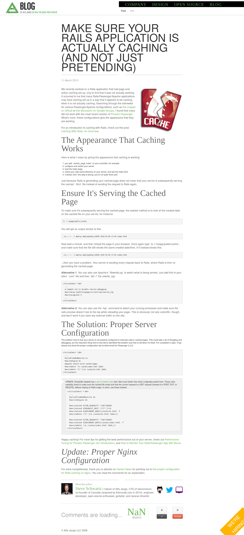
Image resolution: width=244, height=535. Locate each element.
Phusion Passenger (122, 114)
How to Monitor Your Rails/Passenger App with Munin (151, 443)
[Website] (179, 489)
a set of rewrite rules (104, 381)
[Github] (159, 489)
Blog (216, 4)
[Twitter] (169, 489)
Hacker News (124, 469)
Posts (123, 10)
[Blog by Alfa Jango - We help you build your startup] (32, 7)
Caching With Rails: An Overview (80, 131)
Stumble (177, 516)
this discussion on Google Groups (95, 110)
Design (160, 4)
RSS (132, 10)
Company (136, 4)
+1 (162, 516)
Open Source (189, 4)
